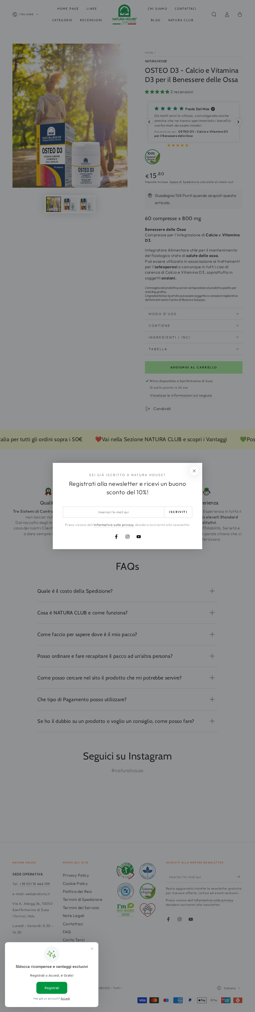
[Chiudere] (194, 470)
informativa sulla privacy (114, 525)
